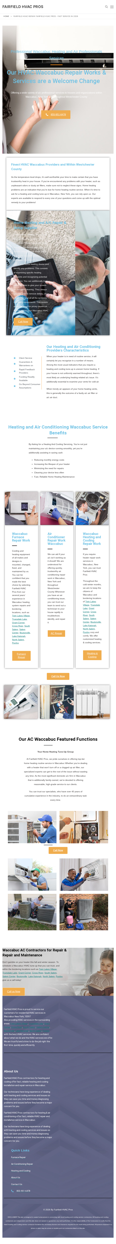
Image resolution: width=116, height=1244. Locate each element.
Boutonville (25, 632)
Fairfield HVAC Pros (23, 7)
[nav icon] (112, 7)
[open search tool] (106, 6)
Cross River (17, 626)
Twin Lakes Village (21, 615)
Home (6, 16)
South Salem (50, 973)
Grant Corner (18, 622)
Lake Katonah (18, 636)
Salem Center (8, 976)
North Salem (18, 639)
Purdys (15, 643)
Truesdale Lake (19, 619)
